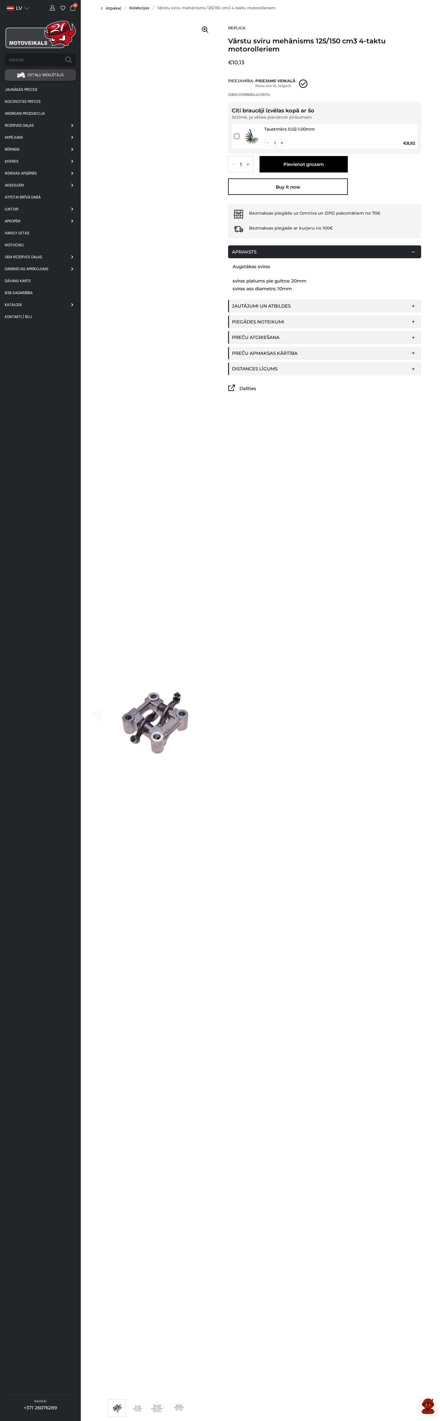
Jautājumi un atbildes (261, 306)
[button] (268, 143)
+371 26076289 (40, 1408)
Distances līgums (254, 369)
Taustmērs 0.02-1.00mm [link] (289, 129)
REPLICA (236, 27)
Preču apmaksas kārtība (265, 353)
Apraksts (244, 252)
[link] (252, 136)
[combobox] (33, 59)
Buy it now (288, 187)
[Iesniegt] (68, 59)
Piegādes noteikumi (258, 322)
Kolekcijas (139, 7)
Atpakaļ (113, 8)
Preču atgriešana (256, 337)
